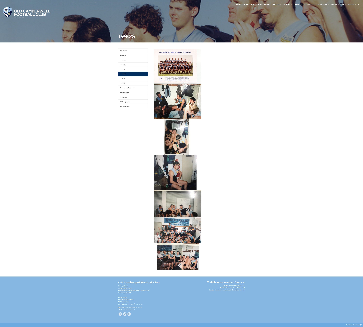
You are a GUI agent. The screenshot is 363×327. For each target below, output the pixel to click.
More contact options (127, 310)
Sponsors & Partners (127, 88)
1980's (124, 69)
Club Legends (125, 102)
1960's (124, 60)
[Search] (358, 4)
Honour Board (125, 106)
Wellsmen (123, 97)
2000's (124, 78)
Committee (124, 92)
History (122, 55)
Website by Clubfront (352, 325)
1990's (124, 74)
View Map (139, 304)
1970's (124, 65)
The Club (123, 51)
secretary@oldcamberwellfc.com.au (131, 307)
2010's (124, 83)
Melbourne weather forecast (227, 282)
